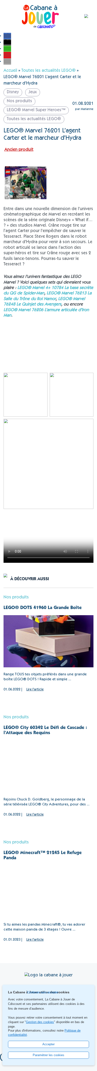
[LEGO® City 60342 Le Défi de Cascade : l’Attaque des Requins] (48, 766)
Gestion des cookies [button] (40, 1022)
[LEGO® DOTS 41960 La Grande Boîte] (48, 641)
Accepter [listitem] (48, 1044)
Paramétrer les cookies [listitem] (48, 1055)
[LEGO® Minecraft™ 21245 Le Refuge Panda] (48, 891)
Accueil (10, 71)
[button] (7, 36)
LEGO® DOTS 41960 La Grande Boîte (43, 608)
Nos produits (16, 597)
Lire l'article (35, 689)
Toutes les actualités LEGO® (48, 71)
